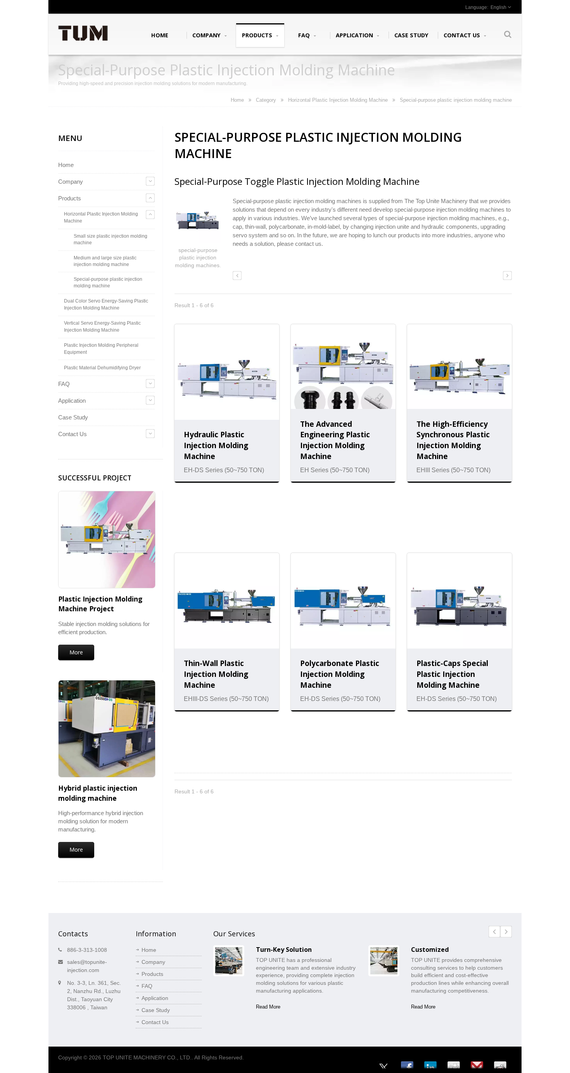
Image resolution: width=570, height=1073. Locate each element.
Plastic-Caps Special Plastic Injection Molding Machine (452, 674)
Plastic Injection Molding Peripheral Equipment (101, 349)
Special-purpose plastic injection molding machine (108, 282)
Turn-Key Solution (284, 949)
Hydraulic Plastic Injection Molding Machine (216, 445)
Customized (430, 949)
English (498, 7)
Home (159, 35)
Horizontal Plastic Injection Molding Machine (338, 100)
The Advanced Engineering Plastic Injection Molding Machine (335, 440)
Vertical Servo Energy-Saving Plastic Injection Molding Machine (102, 326)
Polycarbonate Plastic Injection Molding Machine (339, 674)
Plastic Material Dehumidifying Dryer (102, 367)
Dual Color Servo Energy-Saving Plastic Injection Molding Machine (106, 304)
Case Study (411, 35)
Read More (268, 1007)
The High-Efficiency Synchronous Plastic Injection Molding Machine (453, 440)
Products (258, 35)
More (76, 652)
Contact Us (463, 35)
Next (506, 931)
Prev (494, 931)
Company (207, 35)
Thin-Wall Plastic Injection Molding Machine (216, 674)
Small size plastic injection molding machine (110, 239)
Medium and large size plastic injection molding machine (105, 261)
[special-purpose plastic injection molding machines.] (197, 221)
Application (355, 35)
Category (266, 100)
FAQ (304, 35)
